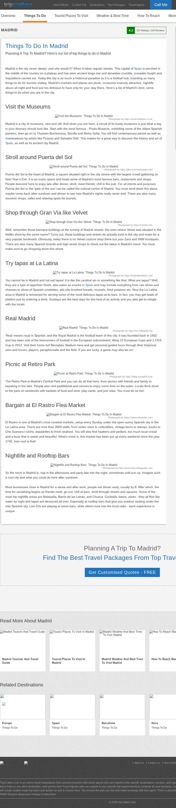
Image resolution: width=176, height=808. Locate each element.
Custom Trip (79, 4)
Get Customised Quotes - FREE (122, 572)
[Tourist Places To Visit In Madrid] (72, 642)
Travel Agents (136, 4)
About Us (139, 763)
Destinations (97, 4)
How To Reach (148, 16)
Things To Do (35, 16)
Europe (7, 723)
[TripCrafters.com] (18, 5)
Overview (8, 16)
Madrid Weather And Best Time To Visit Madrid (122, 660)
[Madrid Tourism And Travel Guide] (23, 642)
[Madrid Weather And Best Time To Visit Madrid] (122, 642)
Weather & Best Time (113, 16)
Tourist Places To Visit (71, 16)
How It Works (61, 4)
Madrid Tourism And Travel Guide (20, 660)
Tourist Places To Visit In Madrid (68, 660)
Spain (138, 68)
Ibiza (155, 723)
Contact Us (154, 763)
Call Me (160, 5)
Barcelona (108, 723)
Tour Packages (116, 4)
